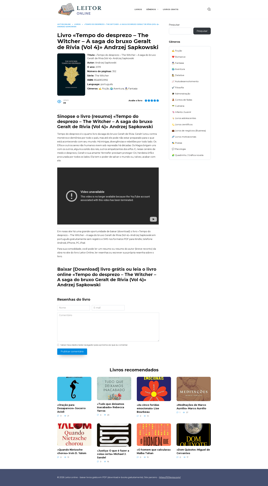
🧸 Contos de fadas (182, 99)
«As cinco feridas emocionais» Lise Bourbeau (148, 408)
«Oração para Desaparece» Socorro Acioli (71, 408)
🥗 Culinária (178, 106)
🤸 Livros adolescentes (184, 118)
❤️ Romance (179, 57)
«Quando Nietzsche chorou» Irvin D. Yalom (71, 451)
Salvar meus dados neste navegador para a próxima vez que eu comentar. (94, 345)
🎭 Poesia (177, 143)
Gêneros (151, 9)
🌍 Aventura (178, 69)
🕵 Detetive (178, 75)
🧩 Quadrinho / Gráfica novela (187, 155)
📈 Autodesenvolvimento (185, 81)
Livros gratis (170, 9)
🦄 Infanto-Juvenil (181, 112)
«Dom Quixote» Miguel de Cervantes (193, 451)
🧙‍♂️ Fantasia (178, 63)
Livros (138, 9)
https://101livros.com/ (170, 477)
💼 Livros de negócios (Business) (189, 130)
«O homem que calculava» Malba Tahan (154, 451)
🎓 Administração (181, 93)
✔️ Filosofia (178, 87)
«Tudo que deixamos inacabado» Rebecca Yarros (110, 407)
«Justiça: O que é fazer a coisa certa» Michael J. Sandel (113, 454)
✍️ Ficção (177, 50)
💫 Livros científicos (182, 124)
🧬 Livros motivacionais (184, 136)
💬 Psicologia (179, 149)
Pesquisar (174, 24)
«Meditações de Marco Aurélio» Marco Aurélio (191, 406)
